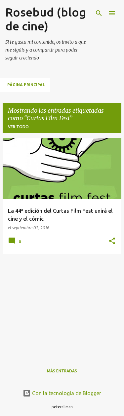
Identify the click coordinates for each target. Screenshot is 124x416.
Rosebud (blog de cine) (45, 19)
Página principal (26, 85)
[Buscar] (99, 13)
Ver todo (18, 127)
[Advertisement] (62, 305)
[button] (112, 241)
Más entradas (62, 371)
